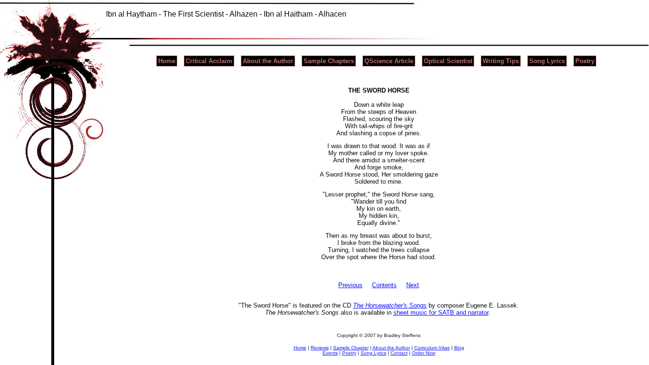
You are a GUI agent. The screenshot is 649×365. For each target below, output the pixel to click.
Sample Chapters (329, 61)
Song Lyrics (547, 61)
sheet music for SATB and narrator (440, 312)
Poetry (584, 61)
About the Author (268, 61)
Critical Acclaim (209, 61)
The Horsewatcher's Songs (390, 305)
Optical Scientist (448, 61)
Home (166, 61)
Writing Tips (501, 61)
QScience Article (388, 61)
